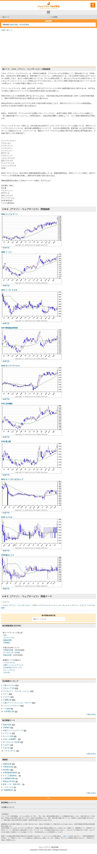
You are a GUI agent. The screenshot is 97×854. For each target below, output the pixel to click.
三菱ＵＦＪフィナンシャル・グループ (17, 703)
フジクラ (6, 697)
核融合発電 (7, 640)
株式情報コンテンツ (8, 802)
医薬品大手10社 (9, 781)
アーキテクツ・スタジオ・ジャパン (16, 691)
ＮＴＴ (5, 694)
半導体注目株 (8, 650)
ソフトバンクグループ (11, 706)
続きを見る (92, 714)
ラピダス (6, 745)
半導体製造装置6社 (10, 773)
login (93, 6)
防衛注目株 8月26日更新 (19, 25)
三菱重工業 (7, 700)
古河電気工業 (9, 711)
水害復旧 (6, 643)
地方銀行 (6, 770)
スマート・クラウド (78, 605)
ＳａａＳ (66, 605)
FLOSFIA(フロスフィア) (12, 667)
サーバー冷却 (8, 736)
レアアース (7, 733)
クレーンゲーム (9, 670)
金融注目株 (7, 764)
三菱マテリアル (9, 685)
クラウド (6, 602)
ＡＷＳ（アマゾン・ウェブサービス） (17, 605)
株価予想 (6, 248)
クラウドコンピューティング (50, 605)
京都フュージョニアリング (13, 665)
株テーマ (6, 17)
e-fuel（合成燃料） (10, 739)
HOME (3, 30)
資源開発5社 (8, 790)
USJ (4, 635)
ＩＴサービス (8, 787)
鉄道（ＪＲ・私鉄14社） (12, 784)
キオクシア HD (8, 688)
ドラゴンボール (9, 662)
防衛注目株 (7, 655)
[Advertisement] (48, 49)
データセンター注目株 (11, 652)
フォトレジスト (9, 638)
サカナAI (6, 672)
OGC (35, 605)
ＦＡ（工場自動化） (10, 775)
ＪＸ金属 (6, 709)
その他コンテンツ (7, 807)
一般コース (65, 836)
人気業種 (54, 17)
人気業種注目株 (9, 778)
